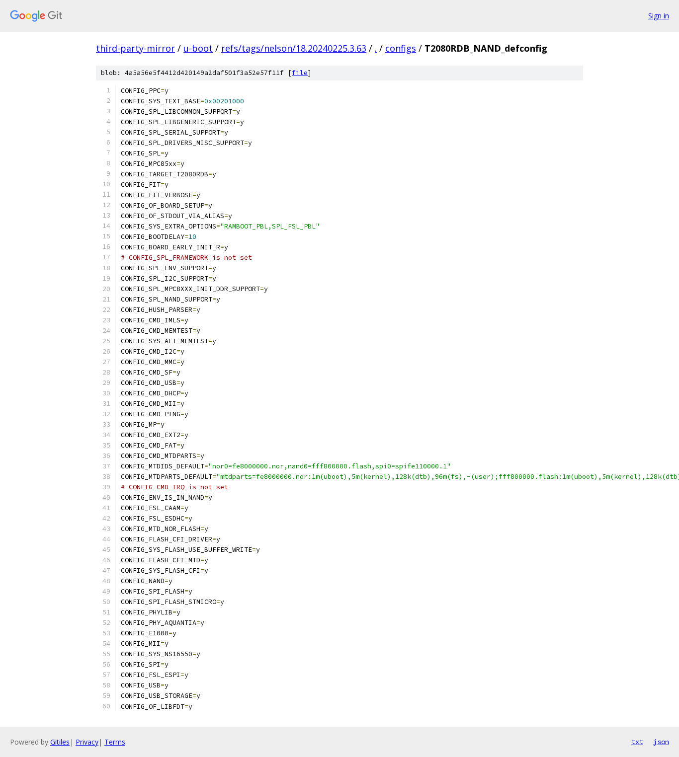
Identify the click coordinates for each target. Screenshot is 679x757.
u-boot (198, 48)
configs (400, 48)
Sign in (658, 15)
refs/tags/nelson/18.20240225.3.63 (293, 48)
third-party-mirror (135, 48)
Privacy (87, 742)
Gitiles (60, 742)
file (300, 73)
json (661, 741)
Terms (114, 742)
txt (637, 741)
